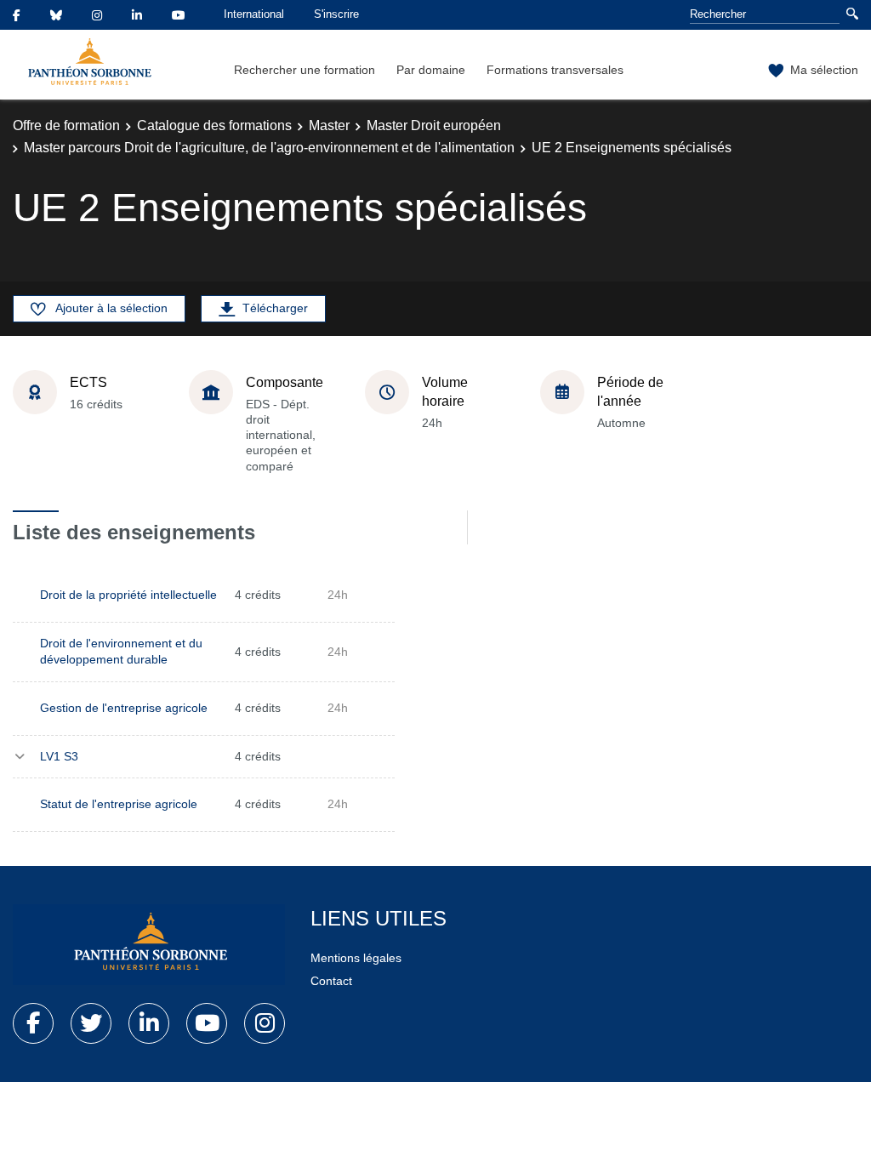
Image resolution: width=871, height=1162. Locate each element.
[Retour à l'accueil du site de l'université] (149, 945)
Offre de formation (66, 125)
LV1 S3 (59, 756)
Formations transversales (555, 70)
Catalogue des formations (214, 125)
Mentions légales (355, 958)
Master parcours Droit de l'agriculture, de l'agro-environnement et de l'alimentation (269, 147)
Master (329, 125)
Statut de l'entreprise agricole (118, 804)
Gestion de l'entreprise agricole (124, 708)
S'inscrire (336, 14)
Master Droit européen (434, 125)
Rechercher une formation (304, 70)
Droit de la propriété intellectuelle (128, 594)
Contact (331, 981)
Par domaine (430, 70)
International (254, 14)
